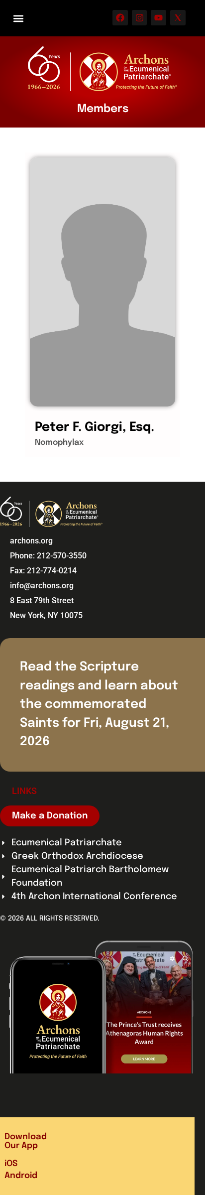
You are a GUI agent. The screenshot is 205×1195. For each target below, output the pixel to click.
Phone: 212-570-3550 (48, 555)
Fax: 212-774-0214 (43, 570)
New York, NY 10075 (46, 615)
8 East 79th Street (42, 600)
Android (20, 1176)
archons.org (31, 540)
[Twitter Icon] (178, 17)
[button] (18, 18)
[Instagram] (139, 17)
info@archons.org (42, 585)
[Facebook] (120, 17)
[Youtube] (158, 17)
